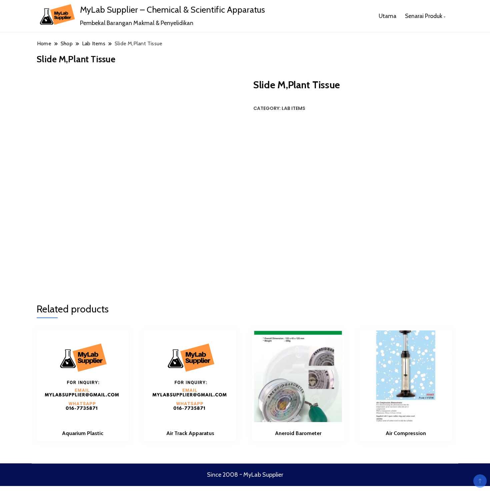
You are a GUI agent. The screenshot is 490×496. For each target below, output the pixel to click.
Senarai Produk (423, 15)
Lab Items (293, 108)
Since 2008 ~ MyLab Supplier (245, 474)
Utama (387, 15)
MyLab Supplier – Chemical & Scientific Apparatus (172, 9)
